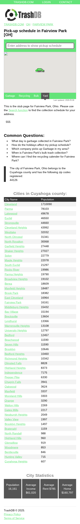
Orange (9, 400)
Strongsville (12, 222)
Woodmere (11, 447)
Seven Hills (11, 344)
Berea (8, 283)
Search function (18, 110)
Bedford (9, 335)
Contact (65, 2)
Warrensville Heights (17, 325)
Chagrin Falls (13, 381)
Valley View (11, 419)
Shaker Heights (14, 250)
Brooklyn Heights (15, 424)
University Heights (16, 330)
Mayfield (10, 391)
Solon (8, 255)
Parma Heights (14, 274)
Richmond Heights (16, 358)
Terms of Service (14, 518)
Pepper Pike (12, 377)
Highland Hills (13, 438)
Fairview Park (43, 24)
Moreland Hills (13, 395)
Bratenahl (11, 428)
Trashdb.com (24, 2)
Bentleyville (11, 452)
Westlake (10, 232)
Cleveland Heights (16, 227)
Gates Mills (11, 410)
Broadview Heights (16, 279)
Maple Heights (13, 260)
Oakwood (10, 386)
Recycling (24, 95)
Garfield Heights (14, 246)
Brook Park (11, 293)
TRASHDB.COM (14, 24)
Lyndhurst (11, 321)
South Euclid (12, 264)
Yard (45, 95)
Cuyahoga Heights (16, 461)
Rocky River (12, 269)
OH (28, 24)
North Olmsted (14, 236)
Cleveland (11, 204)
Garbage (10, 95)
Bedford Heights (14, 353)
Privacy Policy (12, 514)
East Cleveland (14, 297)
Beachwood (12, 339)
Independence (13, 372)
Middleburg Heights (17, 307)
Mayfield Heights (15, 288)
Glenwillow (11, 442)
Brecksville (11, 316)
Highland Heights (15, 367)
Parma (9, 208)
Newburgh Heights (16, 414)
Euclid (8, 218)
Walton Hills (12, 405)
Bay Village (11, 311)
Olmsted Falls (13, 363)
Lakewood (11, 213)
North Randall (13, 433)
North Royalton (14, 241)
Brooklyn (10, 349)
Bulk (36, 95)
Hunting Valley (13, 456)
